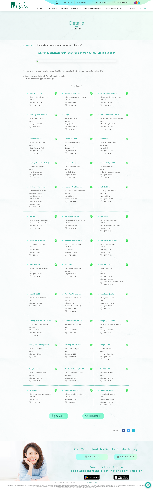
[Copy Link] (133, 430)
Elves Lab (89, 482)
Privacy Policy (95, 482)
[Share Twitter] (128, 430)
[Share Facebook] (123, 430)
